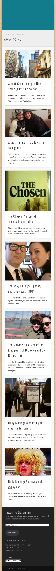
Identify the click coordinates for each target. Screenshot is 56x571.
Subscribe (12, 532)
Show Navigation (27, 33)
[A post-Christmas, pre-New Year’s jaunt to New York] (28, 64)
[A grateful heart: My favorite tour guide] (28, 123)
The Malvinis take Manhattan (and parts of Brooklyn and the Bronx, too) (27, 350)
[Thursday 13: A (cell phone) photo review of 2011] (28, 261)
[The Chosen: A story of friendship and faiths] (28, 191)
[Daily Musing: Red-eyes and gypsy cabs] (28, 462)
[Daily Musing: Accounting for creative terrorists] (28, 397)
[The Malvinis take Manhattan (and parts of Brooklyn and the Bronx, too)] (28, 325)
